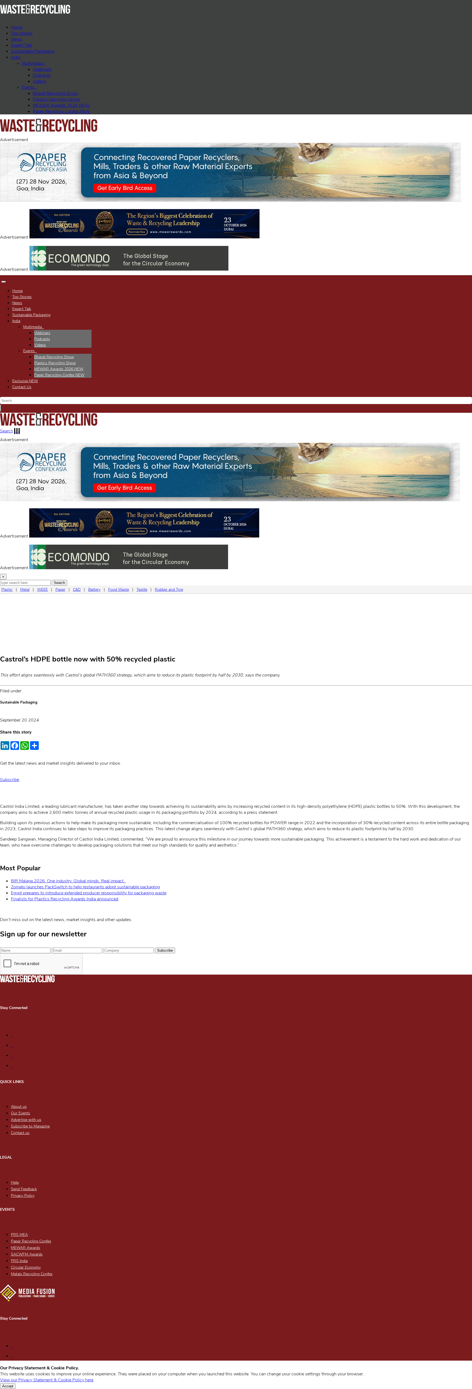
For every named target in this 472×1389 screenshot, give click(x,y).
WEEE (42, 589)
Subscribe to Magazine (30, 1126)
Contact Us (21, 387)
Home (16, 27)
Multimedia (33, 63)
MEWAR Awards (25, 1247)
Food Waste (118, 589)
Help (15, 1182)
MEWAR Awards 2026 (61, 105)
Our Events (20, 1113)
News (16, 39)
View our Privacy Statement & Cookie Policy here (46, 1380)
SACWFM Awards (27, 1254)
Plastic (7, 589)
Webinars (42, 69)
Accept (7, 1386)
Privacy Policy (22, 1195)
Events (29, 87)
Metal (25, 589)
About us (19, 1106)
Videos (39, 81)
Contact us (20, 1132)
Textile (142, 589)
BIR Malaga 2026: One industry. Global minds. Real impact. (68, 881)
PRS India (19, 1260)
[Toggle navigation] (3, 282)
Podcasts (42, 75)
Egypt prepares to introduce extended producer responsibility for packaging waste (88, 893)
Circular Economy (26, 1267)
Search (6, 431)
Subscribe (9, 780)
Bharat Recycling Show (55, 93)
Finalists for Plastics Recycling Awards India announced (64, 899)
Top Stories (22, 33)
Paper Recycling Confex (61, 111)
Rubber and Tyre (169, 589)
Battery (94, 589)
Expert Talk (21, 45)
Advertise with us (26, 1119)
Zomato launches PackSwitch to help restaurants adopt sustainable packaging (85, 887)
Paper (60, 589)
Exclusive (25, 381)
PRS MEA (19, 1234)
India (15, 57)
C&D (77, 589)
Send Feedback (24, 1189)
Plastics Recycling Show (56, 99)
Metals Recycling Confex (31, 1274)
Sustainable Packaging (32, 51)
